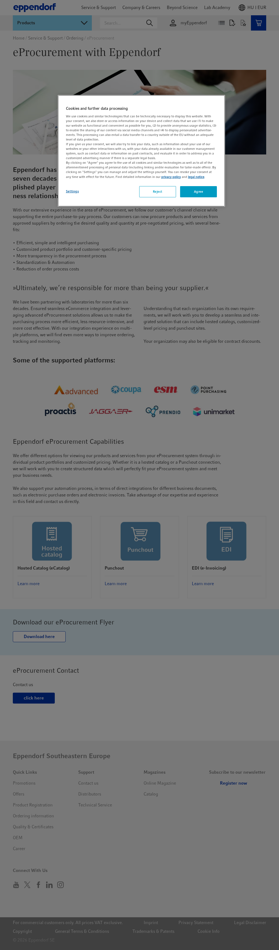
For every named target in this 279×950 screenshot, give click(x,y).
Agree (198, 191)
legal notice (196, 177)
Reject (157, 191)
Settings (72, 191)
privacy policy (171, 177)
